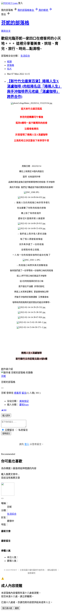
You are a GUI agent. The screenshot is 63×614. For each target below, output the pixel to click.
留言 (24, 393)
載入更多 (6, 415)
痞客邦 (17, 393)
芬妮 (3, 376)
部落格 (10, 65)
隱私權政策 (52, 570)
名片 (9, 69)
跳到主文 (6, 31)
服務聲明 (31, 573)
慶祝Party (24, 404)
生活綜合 (25, 56)
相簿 (9, 61)
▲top (3, 410)
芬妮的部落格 (15, 22)
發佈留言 (6, 433)
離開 (17, 608)
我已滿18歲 (7, 608)
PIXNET (13, 570)
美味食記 (24, 401)
